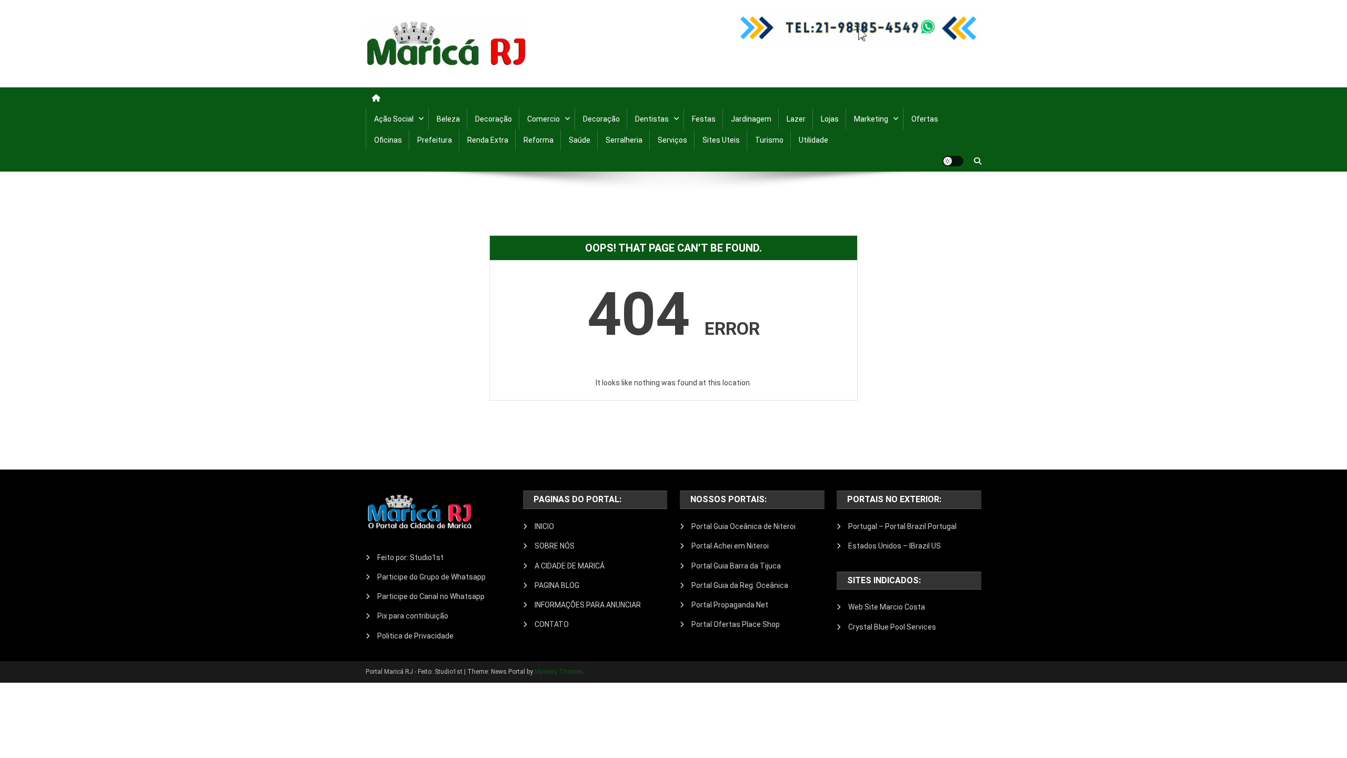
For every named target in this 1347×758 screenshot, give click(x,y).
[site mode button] (952, 161)
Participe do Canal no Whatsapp (431, 596)
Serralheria (624, 140)
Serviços (672, 140)
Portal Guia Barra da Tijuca (736, 566)
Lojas (830, 119)
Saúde (579, 140)
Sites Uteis (721, 140)
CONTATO (552, 624)
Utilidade (813, 140)
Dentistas (652, 119)
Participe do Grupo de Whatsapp (431, 577)
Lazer (796, 119)
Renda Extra (487, 140)
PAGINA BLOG (557, 585)
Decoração (493, 119)
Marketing (871, 119)
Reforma (539, 140)
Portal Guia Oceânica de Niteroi (743, 526)
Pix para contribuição (412, 616)
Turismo (769, 140)
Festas (704, 119)
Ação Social (394, 119)
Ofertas (924, 119)
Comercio (543, 119)
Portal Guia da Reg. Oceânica (739, 585)
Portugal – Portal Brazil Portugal (902, 526)
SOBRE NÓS (555, 546)
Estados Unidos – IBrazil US (894, 546)
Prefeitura (434, 140)
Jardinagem (751, 119)
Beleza (448, 119)
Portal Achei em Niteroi (730, 546)
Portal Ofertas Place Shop (735, 624)
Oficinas (388, 140)
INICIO (544, 526)
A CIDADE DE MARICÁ (570, 566)
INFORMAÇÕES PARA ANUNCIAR (588, 605)
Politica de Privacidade (415, 636)
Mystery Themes (559, 671)
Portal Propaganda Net (729, 605)
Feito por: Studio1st (410, 557)
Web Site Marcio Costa (886, 607)
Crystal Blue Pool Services (892, 627)
